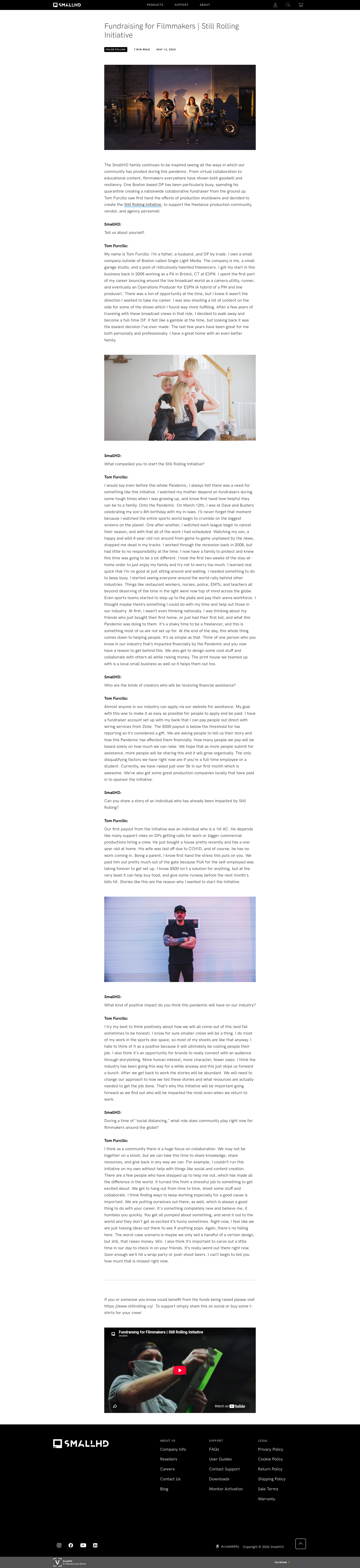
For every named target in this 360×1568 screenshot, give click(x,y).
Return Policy (270, 1469)
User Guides (220, 1459)
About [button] (205, 5)
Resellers (168, 1459)
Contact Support (224, 1469)
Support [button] (182, 5)
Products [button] (155, 5)
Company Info (173, 1449)
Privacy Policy (270, 1449)
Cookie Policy (270, 1459)
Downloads (219, 1478)
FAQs (214, 1449)
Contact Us (170, 1478)
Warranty (266, 1498)
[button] (288, 5)
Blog (164, 1488)
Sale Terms (268, 1488)
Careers (167, 1469)
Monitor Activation (226, 1488)
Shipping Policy (271, 1478)
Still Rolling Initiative (142, 204)
